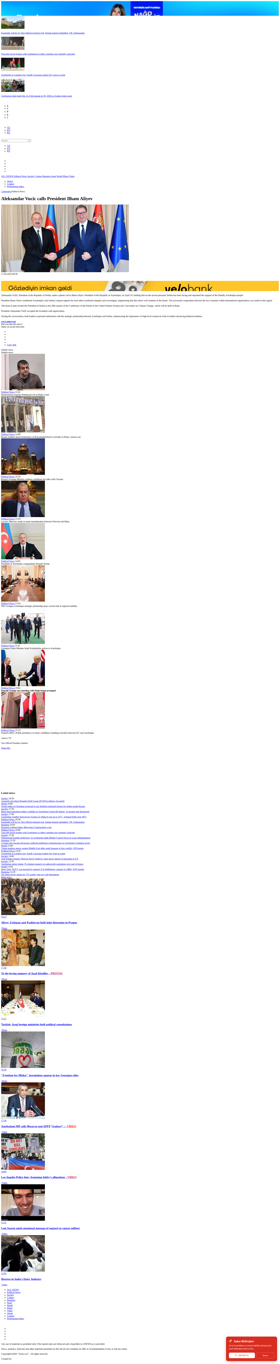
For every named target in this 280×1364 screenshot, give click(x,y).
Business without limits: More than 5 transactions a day (26, 827)
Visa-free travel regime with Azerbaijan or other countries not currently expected (38, 832)
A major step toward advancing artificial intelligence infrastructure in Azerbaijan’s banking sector (45, 843)
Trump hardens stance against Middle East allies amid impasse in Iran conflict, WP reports (42, 848)
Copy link (12, 345)
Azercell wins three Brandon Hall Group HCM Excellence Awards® (33, 801)
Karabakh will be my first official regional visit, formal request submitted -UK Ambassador (43, 822)
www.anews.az (8, 321)
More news (6, 877)
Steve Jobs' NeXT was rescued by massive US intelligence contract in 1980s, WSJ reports (42, 869)
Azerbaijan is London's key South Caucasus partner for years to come (33, 853)
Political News (21, 176)
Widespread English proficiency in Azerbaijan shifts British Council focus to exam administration (45, 838)
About (10, 181)
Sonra (265, 1355)
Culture (38, 176)
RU (8, 132)
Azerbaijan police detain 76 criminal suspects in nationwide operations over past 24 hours (42, 864)
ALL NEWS (7, 176)
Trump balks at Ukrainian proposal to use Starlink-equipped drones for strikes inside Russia (43, 806)
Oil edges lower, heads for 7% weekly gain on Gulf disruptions (30, 874)
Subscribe (5, 748)
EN (8, 130)
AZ (8, 127)
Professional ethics (15, 186)
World (60, 176)
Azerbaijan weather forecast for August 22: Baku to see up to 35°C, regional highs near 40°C (44, 817)
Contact (10, 184)
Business (46, 176)
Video (72, 176)
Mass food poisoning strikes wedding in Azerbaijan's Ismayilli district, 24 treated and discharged (45, 811)
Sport (54, 176)
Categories (6, 191)
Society (31, 176)
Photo (66, 176)
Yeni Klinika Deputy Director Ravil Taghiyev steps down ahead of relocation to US (39, 859)
